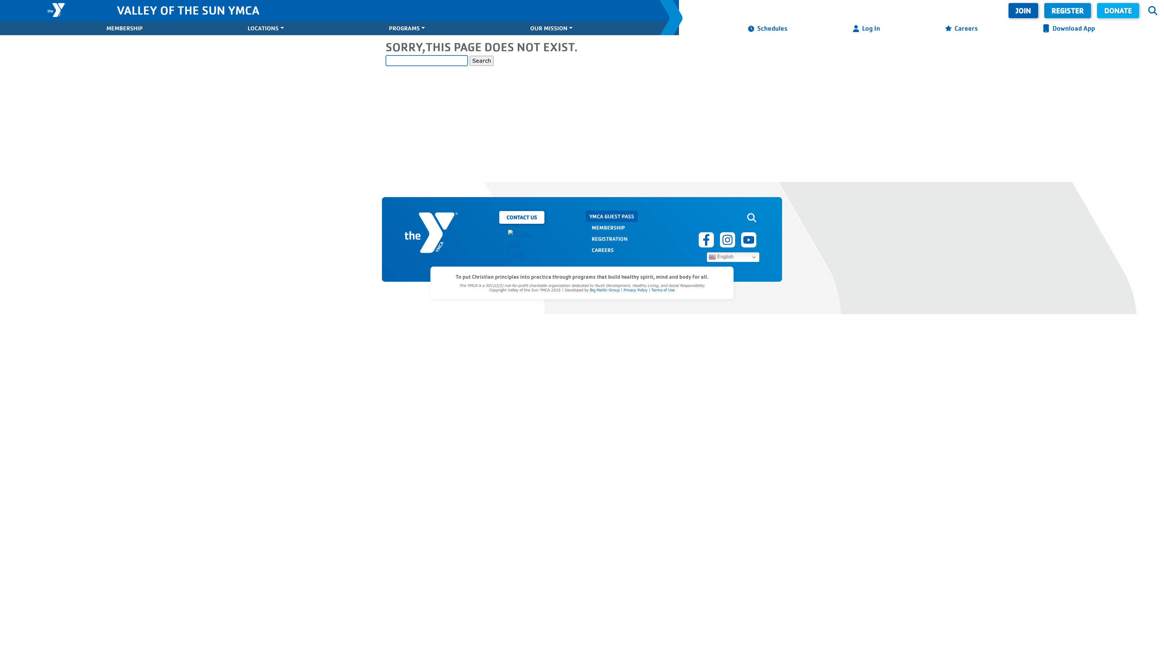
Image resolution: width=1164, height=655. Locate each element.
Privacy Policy (635, 290)
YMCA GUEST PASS (611, 216)
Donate (1118, 10)
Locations (263, 28)
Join (1023, 10)
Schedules (772, 28)
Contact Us (522, 217)
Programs (404, 28)
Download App (1073, 28)
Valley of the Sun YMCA (188, 10)
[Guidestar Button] (521, 245)
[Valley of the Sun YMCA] (56, 10)
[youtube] (748, 239)
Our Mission (548, 28)
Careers (966, 28)
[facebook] (706, 239)
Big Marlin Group (605, 290)
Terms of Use (663, 290)
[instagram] (727, 239)
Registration (609, 238)
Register (1068, 10)
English (725, 256)
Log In (871, 28)
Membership (124, 28)
